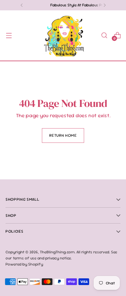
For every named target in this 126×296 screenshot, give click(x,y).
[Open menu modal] (8, 35)
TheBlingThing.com (57, 252)
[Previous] (21, 5)
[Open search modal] (104, 35)
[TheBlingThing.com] (63, 35)
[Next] (104, 5)
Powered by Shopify (24, 264)
